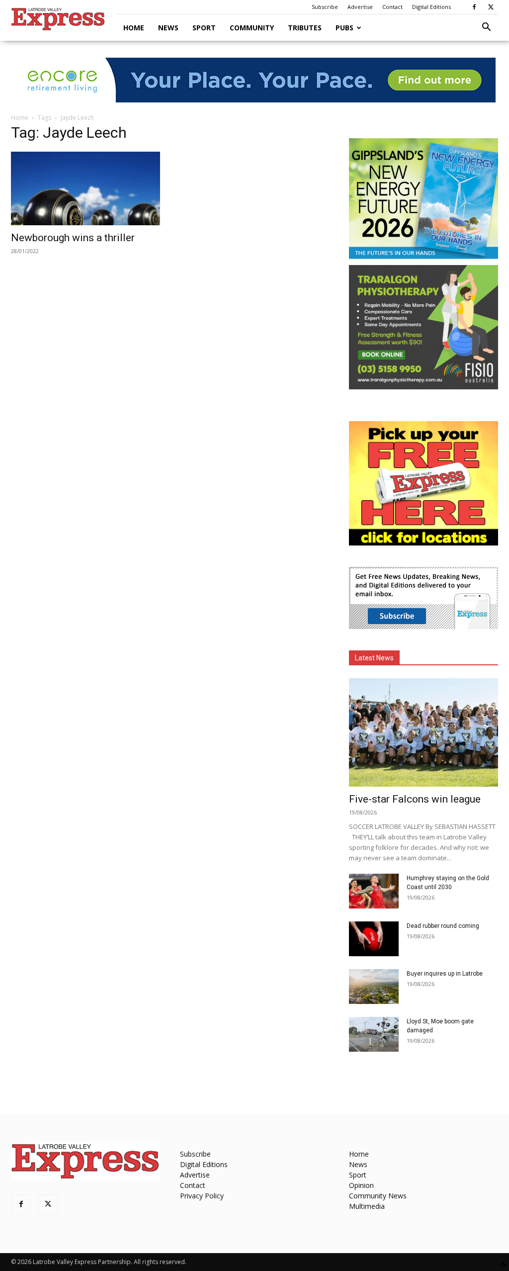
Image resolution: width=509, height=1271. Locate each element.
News (168, 27)
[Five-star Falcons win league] (423, 732)
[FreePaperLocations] (423, 542)
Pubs (344, 27)
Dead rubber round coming (443, 925)
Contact (392, 6)
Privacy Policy (202, 1195)
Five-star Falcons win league (415, 799)
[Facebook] (474, 7)
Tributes (305, 27)
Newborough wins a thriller (73, 238)
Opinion (361, 1185)
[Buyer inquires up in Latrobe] (374, 986)
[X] (490, 7)
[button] (486, 28)
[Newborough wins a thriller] (85, 188)
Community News (378, 1195)
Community (252, 27)
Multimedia (367, 1206)
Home (133, 27)
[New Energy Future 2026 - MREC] (423, 260)
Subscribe (325, 6)
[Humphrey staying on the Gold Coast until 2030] (374, 891)
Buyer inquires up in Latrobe (445, 973)
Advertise (360, 6)
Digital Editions (431, 6)
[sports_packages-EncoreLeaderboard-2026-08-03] (254, 80)
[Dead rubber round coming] (374, 938)
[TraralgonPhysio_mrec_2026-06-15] (423, 386)
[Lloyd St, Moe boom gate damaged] (374, 1034)
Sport (204, 27)
